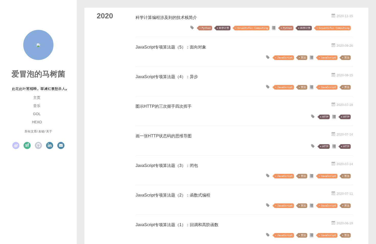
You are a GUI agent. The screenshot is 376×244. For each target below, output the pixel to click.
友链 (41, 131)
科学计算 (224, 28)
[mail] (60, 145)
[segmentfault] (27, 145)
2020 (105, 16)
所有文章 (31, 131)
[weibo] (15, 145)
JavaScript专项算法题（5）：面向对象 (171, 47)
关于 (49, 131)
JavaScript (285, 57)
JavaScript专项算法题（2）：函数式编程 (173, 195)
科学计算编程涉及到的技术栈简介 (166, 17)
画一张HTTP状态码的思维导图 (164, 136)
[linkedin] (49, 145)
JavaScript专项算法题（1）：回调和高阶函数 (177, 225)
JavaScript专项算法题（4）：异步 (167, 77)
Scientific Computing (252, 28)
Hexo (37, 122)
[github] (38, 145)
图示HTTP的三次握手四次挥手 (164, 106)
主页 (36, 97)
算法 (303, 57)
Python (206, 28)
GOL (37, 114)
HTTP (325, 116)
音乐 (36, 106)
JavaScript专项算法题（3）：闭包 (167, 165)
